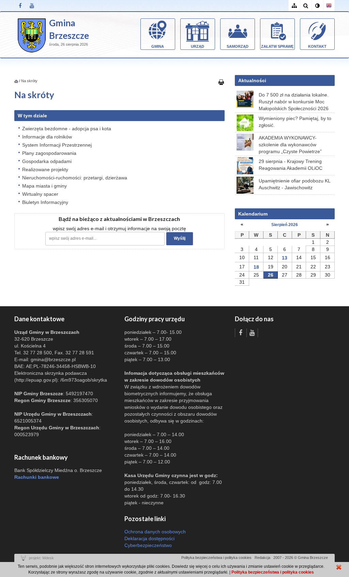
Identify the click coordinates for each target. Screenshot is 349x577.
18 (256, 267)
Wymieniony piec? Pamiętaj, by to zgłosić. (295, 122)
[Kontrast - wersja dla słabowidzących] (317, 5)
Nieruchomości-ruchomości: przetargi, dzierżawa (74, 177)
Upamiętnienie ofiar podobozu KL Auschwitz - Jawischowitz (294, 184)
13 (284, 258)
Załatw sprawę (277, 46)
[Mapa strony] (294, 5)
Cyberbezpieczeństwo (148, 545)
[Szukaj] (306, 5)
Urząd (197, 46)
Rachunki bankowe (36, 477)
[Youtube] (31, 5)
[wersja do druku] (221, 81)
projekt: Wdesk (41, 558)
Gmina (157, 46)
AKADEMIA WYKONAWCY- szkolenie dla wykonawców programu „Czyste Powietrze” (290, 144)
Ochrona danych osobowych (155, 531)
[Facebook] (20, 5)
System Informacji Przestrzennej (57, 145)
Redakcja (262, 558)
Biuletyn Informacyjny (45, 202)
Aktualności (252, 80)
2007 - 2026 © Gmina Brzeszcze (300, 558)
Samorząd (237, 46)
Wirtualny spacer (40, 194)
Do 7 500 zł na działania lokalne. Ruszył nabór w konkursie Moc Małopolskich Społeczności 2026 (294, 101)
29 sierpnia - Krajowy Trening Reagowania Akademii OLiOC (290, 165)
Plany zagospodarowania (49, 153)
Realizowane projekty (45, 169)
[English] (329, 5)
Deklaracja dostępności (149, 538)
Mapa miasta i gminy (44, 186)
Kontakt (317, 46)
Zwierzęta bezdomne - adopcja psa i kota (66, 128)
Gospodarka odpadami (47, 161)
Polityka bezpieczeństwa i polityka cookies (216, 558)
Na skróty (29, 81)
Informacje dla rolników (47, 136)
